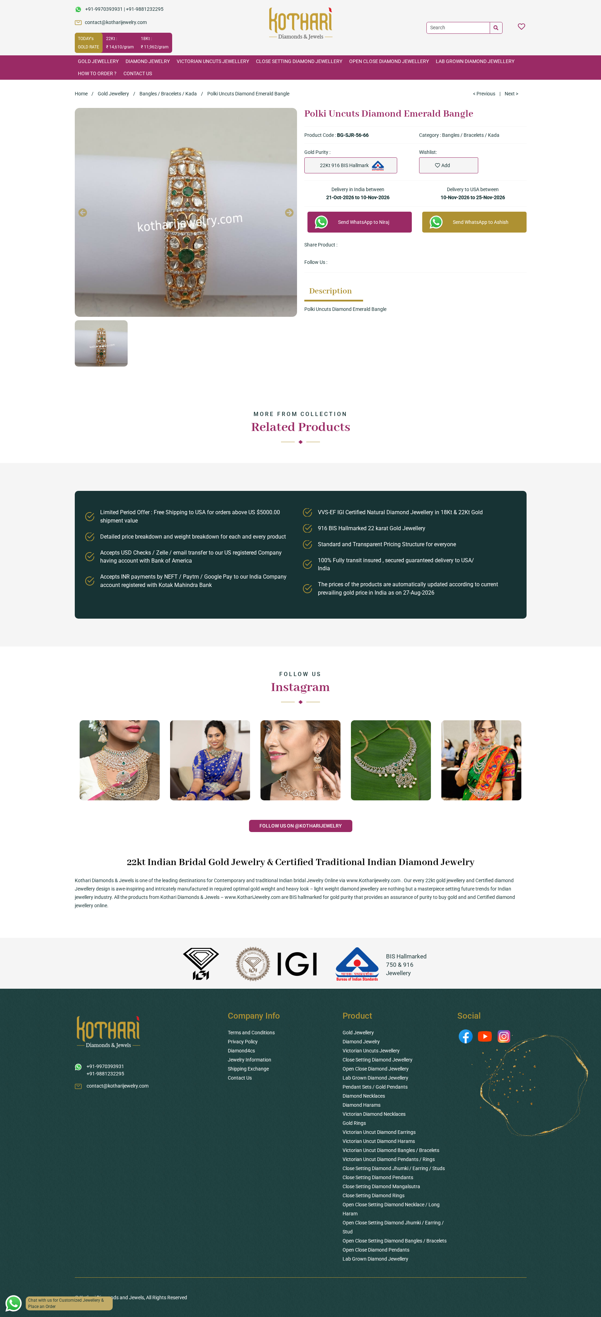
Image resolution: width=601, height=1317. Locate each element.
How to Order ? (97, 73)
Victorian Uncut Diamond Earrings (379, 1132)
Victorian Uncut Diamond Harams (379, 1141)
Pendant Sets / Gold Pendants (375, 1087)
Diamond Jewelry (148, 61)
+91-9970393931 (104, 9)
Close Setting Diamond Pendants (378, 1177)
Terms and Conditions (251, 1032)
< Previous (484, 93)
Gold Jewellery (98, 61)
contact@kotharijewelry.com (116, 22)
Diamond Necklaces (364, 1096)
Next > (511, 93)
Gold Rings (354, 1123)
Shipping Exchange (248, 1069)
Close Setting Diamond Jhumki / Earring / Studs (394, 1168)
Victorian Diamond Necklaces (374, 1114)
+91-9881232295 (144, 9)
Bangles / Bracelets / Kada (168, 93)
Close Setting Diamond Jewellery (299, 61)
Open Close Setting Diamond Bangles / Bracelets (395, 1241)
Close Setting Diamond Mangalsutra (381, 1186)
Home (81, 93)
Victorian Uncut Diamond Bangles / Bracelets (391, 1150)
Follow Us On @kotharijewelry (300, 826)
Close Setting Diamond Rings (373, 1195)
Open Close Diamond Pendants (376, 1250)
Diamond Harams (361, 1105)
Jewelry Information (249, 1060)
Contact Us (137, 73)
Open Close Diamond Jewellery (389, 61)
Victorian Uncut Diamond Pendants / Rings (389, 1159)
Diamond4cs (241, 1050)
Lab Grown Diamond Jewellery (475, 61)
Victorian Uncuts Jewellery (213, 61)
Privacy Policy (243, 1041)
